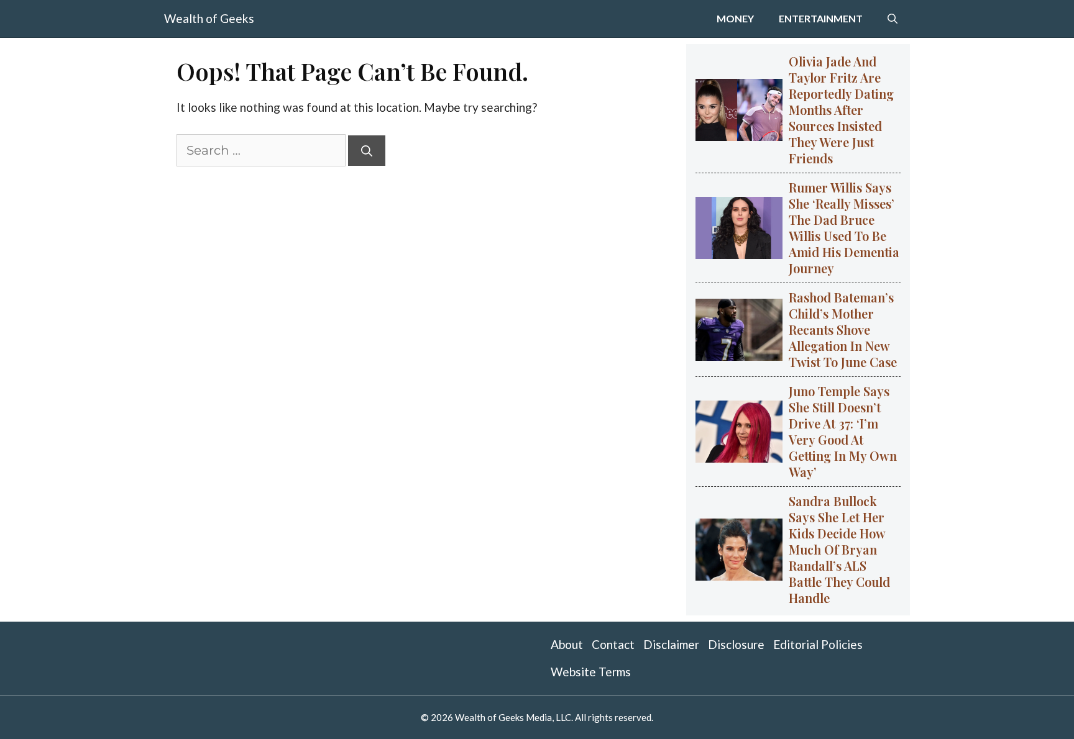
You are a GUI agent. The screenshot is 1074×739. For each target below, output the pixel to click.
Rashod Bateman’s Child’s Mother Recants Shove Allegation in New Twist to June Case (843, 329)
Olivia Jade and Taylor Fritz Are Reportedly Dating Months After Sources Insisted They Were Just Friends (841, 109)
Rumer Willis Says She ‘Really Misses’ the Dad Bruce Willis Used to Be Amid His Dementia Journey (844, 227)
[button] (892, 18)
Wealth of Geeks (209, 18)
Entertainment (821, 18)
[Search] (366, 150)
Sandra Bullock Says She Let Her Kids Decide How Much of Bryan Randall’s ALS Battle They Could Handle (839, 549)
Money (735, 18)
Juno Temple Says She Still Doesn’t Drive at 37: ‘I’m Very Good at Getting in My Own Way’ (843, 431)
